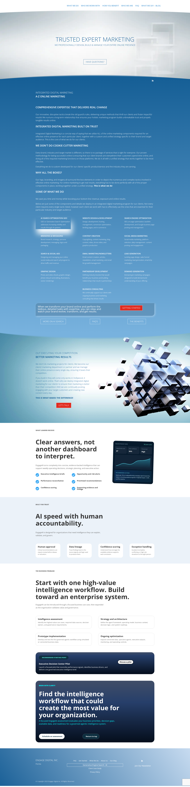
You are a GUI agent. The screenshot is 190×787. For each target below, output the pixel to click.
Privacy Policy (95, 772)
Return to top (91, 736)
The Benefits (137, 321)
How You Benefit (110, 6)
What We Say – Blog (151, 6)
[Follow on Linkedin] (152, 80)
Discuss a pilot (126, 662)
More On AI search (53, 321)
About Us (104, 761)
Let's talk (63, 405)
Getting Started (131, 307)
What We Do (73, 6)
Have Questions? (95, 61)
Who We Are (127, 6)
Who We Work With (90, 6)
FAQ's (95, 321)
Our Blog (113, 761)
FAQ (137, 6)
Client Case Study (95, 768)
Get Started (83, 761)
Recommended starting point (54, 658)
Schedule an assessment (52, 736)
